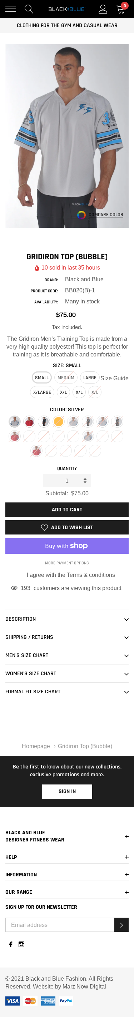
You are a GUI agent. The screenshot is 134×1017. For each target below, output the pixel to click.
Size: (67, 365)
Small (42, 378)
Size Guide (114, 378)
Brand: (51, 280)
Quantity (67, 468)
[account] (103, 9)
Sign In (67, 791)
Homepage (36, 746)
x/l (79, 392)
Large (89, 378)
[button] (121, 925)
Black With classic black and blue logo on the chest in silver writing (44, 422)
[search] (29, 9)
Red (29, 422)
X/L (63, 392)
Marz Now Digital (84, 986)
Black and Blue (84, 279)
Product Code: (44, 291)
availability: (46, 302)
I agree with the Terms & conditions (70, 575)
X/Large (42, 392)
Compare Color (106, 215)
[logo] (67, 9)
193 (25, 588)
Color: (67, 409)
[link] (10, 944)
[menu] (10, 9)
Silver (15, 422)
